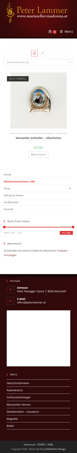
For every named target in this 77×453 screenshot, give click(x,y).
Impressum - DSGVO (34, 444)
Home (7, 174)
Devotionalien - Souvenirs (22, 133)
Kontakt (9, 209)
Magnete (12, 419)
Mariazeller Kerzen (18, 404)
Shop (7, 188)
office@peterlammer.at (31, 302)
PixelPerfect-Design (55, 449)
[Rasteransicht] (34, 53)
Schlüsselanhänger (19, 397)
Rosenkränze (15, 390)
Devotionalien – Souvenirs (23, 411)
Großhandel (11, 202)
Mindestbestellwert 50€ (19, 181)
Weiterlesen (38, 154)
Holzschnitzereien (18, 383)
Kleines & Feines (14, 195)
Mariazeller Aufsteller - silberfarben (51, 133)
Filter (66, 233)
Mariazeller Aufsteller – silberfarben (38, 138)
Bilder (10, 426)
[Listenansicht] (42, 53)
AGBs (50, 444)
